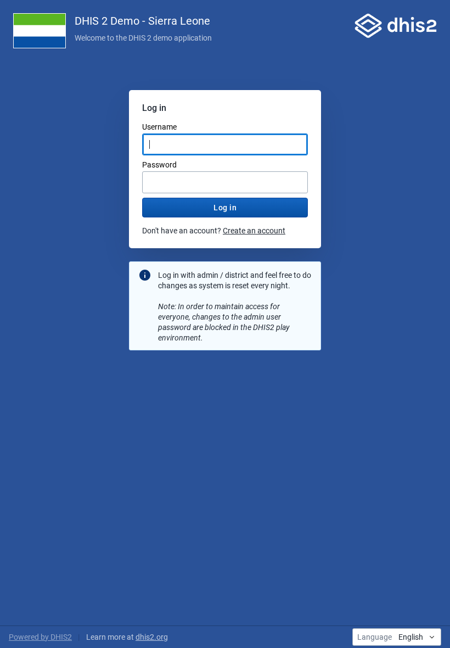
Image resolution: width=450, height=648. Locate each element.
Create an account (254, 230)
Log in (225, 207)
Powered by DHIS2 (40, 637)
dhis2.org (152, 637)
